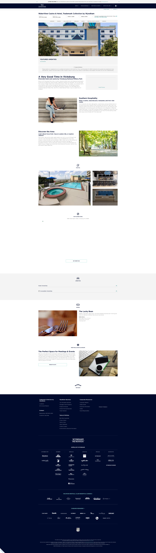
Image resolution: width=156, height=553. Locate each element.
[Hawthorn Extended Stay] (45, 456)
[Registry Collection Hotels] (111, 456)
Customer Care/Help (44, 415)
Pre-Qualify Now (105, 1)
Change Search (106, 9)
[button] (37, 1)
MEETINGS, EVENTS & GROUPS (93, 21)
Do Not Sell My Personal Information (68, 428)
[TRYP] (84, 456)
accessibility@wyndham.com (89, 542)
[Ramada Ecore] (71, 484)
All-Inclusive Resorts (44, 405)
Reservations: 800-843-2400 (46, 413)
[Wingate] (71, 461)
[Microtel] (58, 465)
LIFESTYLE (84, 451)
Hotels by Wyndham (78, 447)
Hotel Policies (102, 87)
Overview (52, 21)
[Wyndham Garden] (71, 465)
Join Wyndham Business (65, 402)
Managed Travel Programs (66, 404)
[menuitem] (77, 5)
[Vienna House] (84, 470)
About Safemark (63, 424)
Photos (59, 21)
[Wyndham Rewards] (78, 440)
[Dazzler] (84, 465)
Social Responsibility (84, 410)
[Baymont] (71, 474)
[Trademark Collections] (98, 461)
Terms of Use (63, 422)
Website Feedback (103, 406)
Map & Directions (67, 21)
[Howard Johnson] (58, 470)
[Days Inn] (58, 456)
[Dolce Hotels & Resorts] (111, 461)
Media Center (83, 404)
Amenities (76, 21)
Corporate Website (84, 402)
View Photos (105, 197)
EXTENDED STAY (45, 451)
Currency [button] (115, 9)
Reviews (104, 21)
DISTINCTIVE (111, 451)
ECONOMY (58, 451)
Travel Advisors (63, 410)
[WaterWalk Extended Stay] (45, 461)
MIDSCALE (71, 451)
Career (81, 408)
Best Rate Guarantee (64, 418)
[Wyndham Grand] (111, 465)
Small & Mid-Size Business (66, 408)
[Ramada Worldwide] (71, 479)
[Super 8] (58, 461)
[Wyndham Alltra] (84, 474)
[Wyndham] (98, 456)
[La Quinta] (71, 456)
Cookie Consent (63, 426)
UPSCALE (98, 451)
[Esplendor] (84, 461)
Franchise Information (85, 406)
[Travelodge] (58, 474)
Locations (41, 403)
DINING (83, 21)
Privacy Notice (63, 420)
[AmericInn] (71, 470)
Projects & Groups (64, 406)
